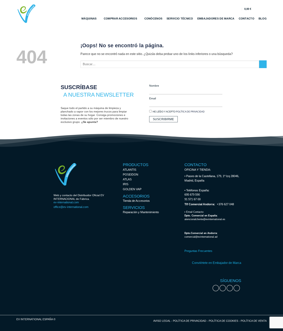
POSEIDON (130, 174)
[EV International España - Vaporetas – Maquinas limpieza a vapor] (27, 13)
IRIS (125, 184)
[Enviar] (263, 64)
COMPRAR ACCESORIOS (120, 18)
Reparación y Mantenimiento (141, 212)
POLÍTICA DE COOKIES (224, 320)
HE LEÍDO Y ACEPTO (179, 111)
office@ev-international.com (71, 207)
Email (152, 98)
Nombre (154, 85)
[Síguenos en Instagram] (222, 288)
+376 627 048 (225, 204)
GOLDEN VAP (132, 189)
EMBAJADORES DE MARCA (215, 18)
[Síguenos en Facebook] (216, 288)
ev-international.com (66, 202)
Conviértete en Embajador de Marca (216, 262)
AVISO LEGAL (161, 320)
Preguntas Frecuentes (198, 250)
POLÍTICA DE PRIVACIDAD (190, 111)
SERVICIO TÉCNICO (180, 18)
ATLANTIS (129, 169)
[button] (238, 9)
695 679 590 (192, 194)
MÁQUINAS (88, 18)
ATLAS (127, 179)
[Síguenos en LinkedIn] (230, 288)
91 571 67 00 (192, 199)
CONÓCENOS (153, 18)
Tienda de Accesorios (136, 200)
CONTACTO (246, 18)
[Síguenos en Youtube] (237, 288)
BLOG (263, 18)
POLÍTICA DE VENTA (254, 320)
